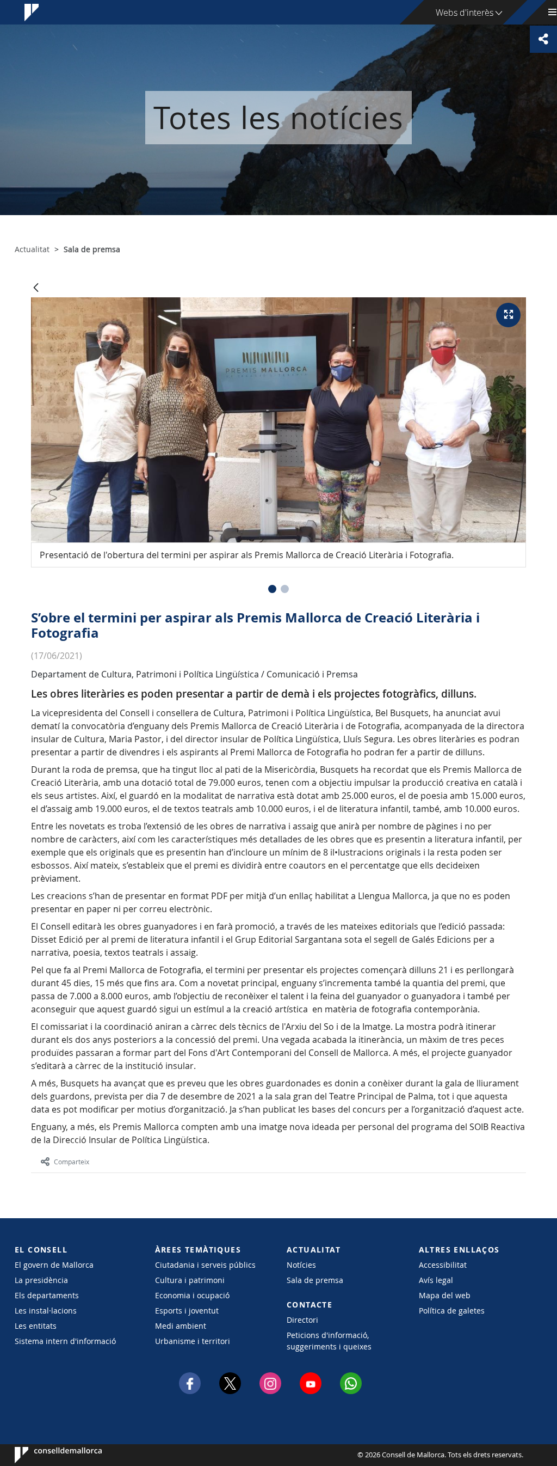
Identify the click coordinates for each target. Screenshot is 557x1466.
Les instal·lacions (46, 1310)
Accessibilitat (443, 1265)
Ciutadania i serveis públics (205, 1265)
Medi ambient (180, 1326)
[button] (272, 589)
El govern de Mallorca (54, 1265)
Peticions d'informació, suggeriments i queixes (329, 1341)
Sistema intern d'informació (65, 1341)
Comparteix (71, 1161)
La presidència (41, 1280)
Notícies (301, 1265)
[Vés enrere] (36, 288)
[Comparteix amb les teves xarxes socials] (543, 39)
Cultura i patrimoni (190, 1280)
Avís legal (436, 1280)
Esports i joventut (187, 1310)
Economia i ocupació (192, 1295)
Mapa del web (445, 1295)
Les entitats (36, 1326)
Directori (302, 1320)
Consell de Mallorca (48, 1455)
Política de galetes (452, 1310)
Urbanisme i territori (192, 1341)
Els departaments (47, 1295)
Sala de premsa (315, 1280)
